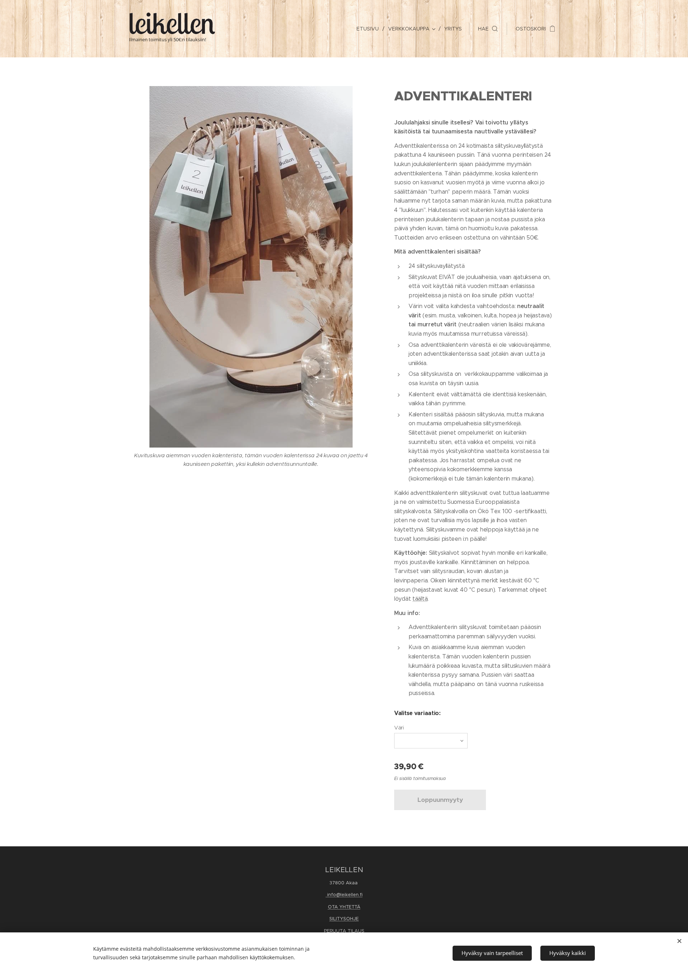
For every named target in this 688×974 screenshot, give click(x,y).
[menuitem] (369, 29)
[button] (488, 29)
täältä (419, 598)
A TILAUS (353, 931)
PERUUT (333, 931)
